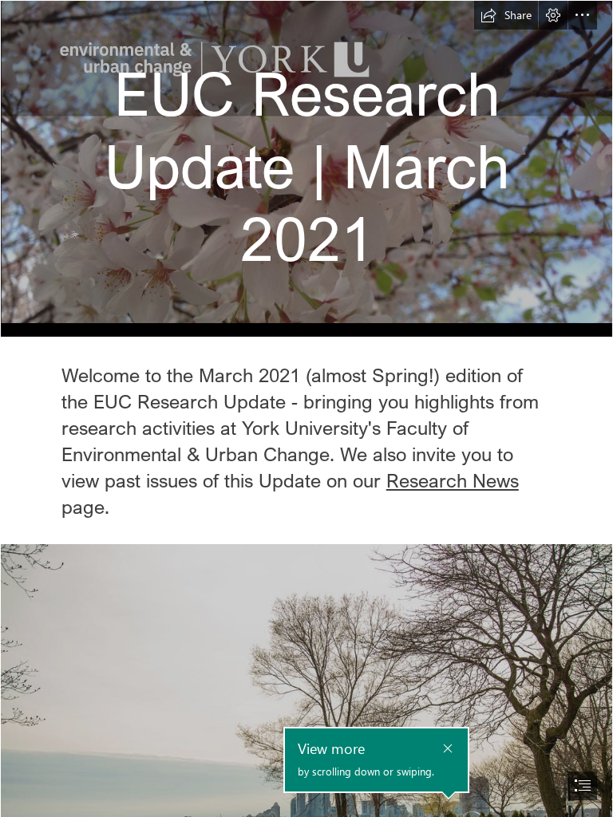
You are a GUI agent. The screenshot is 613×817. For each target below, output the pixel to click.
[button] (506, 15)
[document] (306, 408)
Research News (452, 479)
